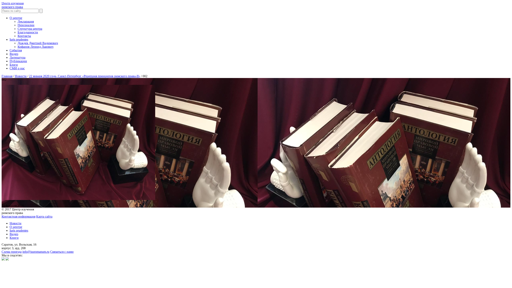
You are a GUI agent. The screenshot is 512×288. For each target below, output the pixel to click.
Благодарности (28, 32)
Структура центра (30, 28)
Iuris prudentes (19, 39)
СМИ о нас (17, 68)
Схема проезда (12, 251)
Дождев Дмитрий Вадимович (38, 43)
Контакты (24, 36)
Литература (17, 57)
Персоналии (26, 25)
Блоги (14, 64)
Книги (14, 237)
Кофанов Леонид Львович (35, 46)
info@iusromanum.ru (35, 251)
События (16, 50)
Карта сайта (44, 216)
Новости (15, 223)
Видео (14, 54)
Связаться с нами (62, 251)
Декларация (26, 21)
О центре (16, 18)
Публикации (18, 61)
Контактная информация (18, 216)
